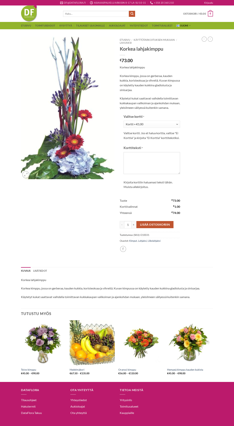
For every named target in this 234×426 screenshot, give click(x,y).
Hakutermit (28, 406)
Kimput (133, 240)
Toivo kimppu (28, 369)
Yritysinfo (126, 400)
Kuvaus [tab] (26, 270)
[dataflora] (39, 13)
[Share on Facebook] (123, 249)
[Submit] (132, 14)
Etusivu (26, 25)
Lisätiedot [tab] (40, 270)
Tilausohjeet (29, 400)
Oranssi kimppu (127, 369)
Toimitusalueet (162, 25)
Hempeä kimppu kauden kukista (185, 369)
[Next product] (204, 39)
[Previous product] (210, 39)
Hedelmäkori (77, 369)
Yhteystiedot (139, 25)
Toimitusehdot (45, 25)
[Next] (212, 351)
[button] (208, 2)
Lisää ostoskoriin (155, 224)
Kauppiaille (127, 412)
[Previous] (21, 351)
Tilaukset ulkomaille (90, 25)
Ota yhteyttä (78, 412)
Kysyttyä (65, 25)
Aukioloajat (117, 25)
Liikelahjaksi (154, 240)
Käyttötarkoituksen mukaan (154, 39)
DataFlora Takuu (31, 412)
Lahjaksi (126, 42)
